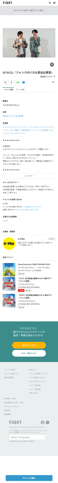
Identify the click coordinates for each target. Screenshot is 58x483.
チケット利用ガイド (11, 374)
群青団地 (25, 130)
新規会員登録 (9, 378)
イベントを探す (9, 370)
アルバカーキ (36, 130)
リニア (27, 127)
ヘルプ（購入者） (35, 385)
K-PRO (5, 221)
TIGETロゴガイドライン (38, 381)
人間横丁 (16, 130)
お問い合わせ (34, 393)
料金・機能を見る (29, 353)
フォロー (51, 239)
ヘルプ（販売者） (35, 389)
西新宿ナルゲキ (46, 76)
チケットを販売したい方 (38, 374)
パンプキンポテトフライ (16, 133)
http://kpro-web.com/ (29, 210)
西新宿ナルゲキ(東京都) (12, 116)
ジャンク (6, 127)
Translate (30, 441)
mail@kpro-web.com (32, 207)
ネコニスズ (47, 127)
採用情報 (7, 414)
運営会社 (7, 410)
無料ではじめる (29, 345)
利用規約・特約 (9, 399)
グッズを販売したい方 (37, 378)
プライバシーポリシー (12, 407)
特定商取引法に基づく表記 (13, 403)
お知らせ (32, 370)
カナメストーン (17, 127)
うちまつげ (36, 127)
